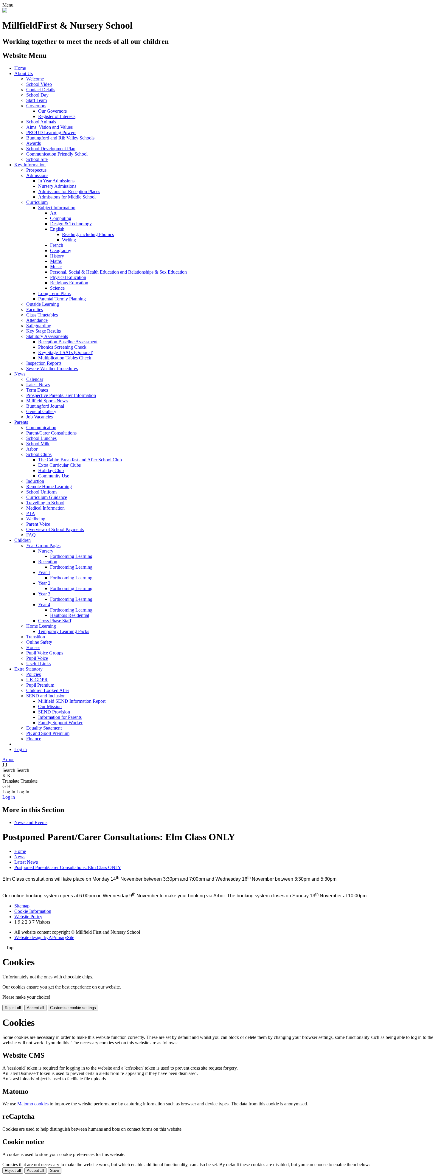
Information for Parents (60, 717)
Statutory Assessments (47, 336)
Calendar (34, 379)
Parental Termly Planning (62, 298)
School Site (37, 159)
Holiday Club (51, 470)
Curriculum (37, 202)
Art (53, 212)
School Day (37, 94)
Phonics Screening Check (62, 347)
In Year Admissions (56, 180)
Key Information (30, 164)
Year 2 (44, 583)
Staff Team (36, 100)
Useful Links (38, 663)
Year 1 (44, 572)
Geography (60, 250)
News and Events (30, 822)
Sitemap (21, 905)
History (57, 255)
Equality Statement (44, 727)
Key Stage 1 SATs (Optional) (65, 352)
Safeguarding (38, 325)
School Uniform (41, 491)
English (57, 229)
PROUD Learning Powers (51, 132)
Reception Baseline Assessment (67, 341)
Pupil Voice (37, 658)
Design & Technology (71, 223)
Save (54, 1170)
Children (22, 540)
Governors (36, 105)
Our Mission (50, 706)
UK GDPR (37, 679)
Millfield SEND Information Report (71, 701)
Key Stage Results (43, 330)
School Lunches (41, 438)
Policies (33, 674)
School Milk (37, 443)
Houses (33, 647)
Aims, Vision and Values (49, 127)
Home (20, 68)
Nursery (45, 550)
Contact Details (40, 89)
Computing (60, 218)
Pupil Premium (40, 685)
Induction (35, 481)
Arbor (32, 449)
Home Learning (41, 626)
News (19, 373)
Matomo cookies (33, 1103)
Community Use (53, 475)
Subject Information (56, 207)
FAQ (31, 534)
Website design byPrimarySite (44, 937)
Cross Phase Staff (54, 620)
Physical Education (68, 277)
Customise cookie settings (73, 1008)
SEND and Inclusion (46, 695)
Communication (41, 427)
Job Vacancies (39, 416)
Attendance (37, 320)
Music (56, 266)
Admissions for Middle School (67, 196)
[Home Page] (4, 10)
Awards (33, 143)
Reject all (13, 1008)
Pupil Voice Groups (44, 652)
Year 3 (44, 593)
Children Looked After (47, 690)
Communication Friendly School (57, 153)
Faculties (34, 309)
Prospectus (36, 170)
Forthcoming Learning (71, 556)
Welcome (35, 78)
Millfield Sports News (47, 400)
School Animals (41, 121)
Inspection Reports (43, 363)
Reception (47, 561)
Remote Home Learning (49, 486)
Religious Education (69, 282)
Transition (35, 636)
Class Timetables (42, 314)
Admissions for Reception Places (69, 191)
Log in (20, 749)
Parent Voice (38, 524)
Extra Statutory (28, 668)
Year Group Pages (43, 545)
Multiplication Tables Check (64, 357)
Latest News (38, 384)
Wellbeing (35, 518)
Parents (21, 422)
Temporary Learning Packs (63, 631)
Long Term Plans (54, 293)
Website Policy (28, 916)
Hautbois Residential (69, 615)
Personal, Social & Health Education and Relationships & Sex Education (118, 271)
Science (57, 288)
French (56, 245)
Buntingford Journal (45, 406)
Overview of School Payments (55, 529)
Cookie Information (32, 911)
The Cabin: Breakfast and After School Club (80, 459)
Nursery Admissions (57, 186)
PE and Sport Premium (47, 733)
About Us (23, 73)
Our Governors (52, 111)
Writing (69, 239)
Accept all (35, 1008)
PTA (30, 513)
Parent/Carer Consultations (51, 432)
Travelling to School (45, 502)
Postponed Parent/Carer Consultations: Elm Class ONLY (67, 867)
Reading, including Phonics (88, 234)
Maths (56, 261)
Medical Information (45, 508)
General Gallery (41, 411)
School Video (39, 84)
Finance (33, 738)
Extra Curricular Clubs (59, 465)
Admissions (37, 175)
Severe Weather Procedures (52, 368)
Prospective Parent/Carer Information (61, 395)
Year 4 (44, 604)
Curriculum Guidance (46, 497)
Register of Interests (56, 116)
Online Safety (39, 642)
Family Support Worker (60, 722)
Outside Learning (42, 304)
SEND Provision (54, 711)
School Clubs (39, 454)
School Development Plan (50, 148)
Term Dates (37, 389)
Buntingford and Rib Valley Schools (60, 137)
